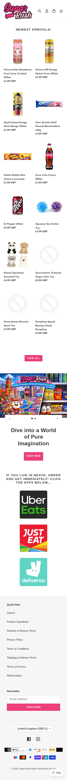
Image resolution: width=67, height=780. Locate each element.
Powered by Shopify (46, 769)
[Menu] (61, 11)
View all (33, 358)
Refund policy (14, 675)
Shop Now (33, 456)
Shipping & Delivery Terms (22, 657)
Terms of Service (16, 666)
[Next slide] (57, 418)
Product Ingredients (18, 621)
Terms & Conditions (18, 648)
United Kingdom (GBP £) (32, 728)
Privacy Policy (15, 639)
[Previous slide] (9, 418)
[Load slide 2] (35, 418)
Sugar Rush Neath (27, 769)
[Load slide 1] (32, 418)
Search (11, 612)
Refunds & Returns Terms (21, 630)
